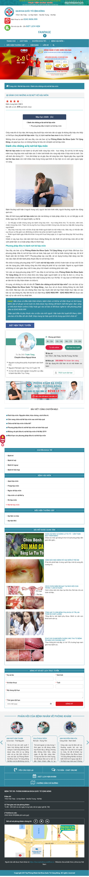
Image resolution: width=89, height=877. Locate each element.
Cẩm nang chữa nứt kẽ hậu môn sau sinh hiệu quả (26, 419)
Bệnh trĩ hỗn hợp (13, 470)
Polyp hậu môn (13, 486)
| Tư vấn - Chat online (66, 770)
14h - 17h (68, 341)
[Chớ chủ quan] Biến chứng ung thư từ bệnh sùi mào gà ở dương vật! (63, 639)
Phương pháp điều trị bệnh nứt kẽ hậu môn (46, 126)
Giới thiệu (24, 41)
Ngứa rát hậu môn (14, 491)
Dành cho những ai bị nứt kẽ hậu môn (44, 86)
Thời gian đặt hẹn (13, 700)
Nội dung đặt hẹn (13, 690)
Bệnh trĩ (10, 456)
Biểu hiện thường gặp (16, 45)
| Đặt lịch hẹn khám (46, 777)
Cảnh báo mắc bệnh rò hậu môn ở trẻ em (62, 560)
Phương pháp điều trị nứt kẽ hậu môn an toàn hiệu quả (27, 427)
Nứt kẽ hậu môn (24, 86)
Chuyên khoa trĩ (39, 41)
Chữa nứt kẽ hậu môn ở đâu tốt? (19, 423)
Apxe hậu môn (12, 481)
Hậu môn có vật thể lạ (15, 495)
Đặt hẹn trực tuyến (73, 347)
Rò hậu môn (12, 500)
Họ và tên (10, 675)
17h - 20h (77, 341)
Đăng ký (69, 704)
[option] (18, 741)
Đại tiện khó (11, 521)
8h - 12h (50, 341)
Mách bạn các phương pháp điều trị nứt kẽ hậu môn (26, 435)
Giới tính (59, 675)
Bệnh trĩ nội (11, 460)
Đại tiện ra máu (13, 516)
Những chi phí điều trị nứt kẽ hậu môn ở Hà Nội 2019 (26, 431)
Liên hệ (46, 45)
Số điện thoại (11, 683)
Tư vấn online (54, 347)
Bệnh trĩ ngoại (12, 465)
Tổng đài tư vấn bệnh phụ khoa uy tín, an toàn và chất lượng (62, 613)
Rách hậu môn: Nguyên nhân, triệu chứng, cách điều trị (28, 415)
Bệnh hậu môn (57, 41)
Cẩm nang (34, 45)
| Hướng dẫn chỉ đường (47, 783)
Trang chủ (11, 41)
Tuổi (58, 683)
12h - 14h (59, 341)
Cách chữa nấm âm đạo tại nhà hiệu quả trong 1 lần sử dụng (61, 587)
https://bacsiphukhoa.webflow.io (42, 862)
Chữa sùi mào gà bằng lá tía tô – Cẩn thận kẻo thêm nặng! (63, 535)
